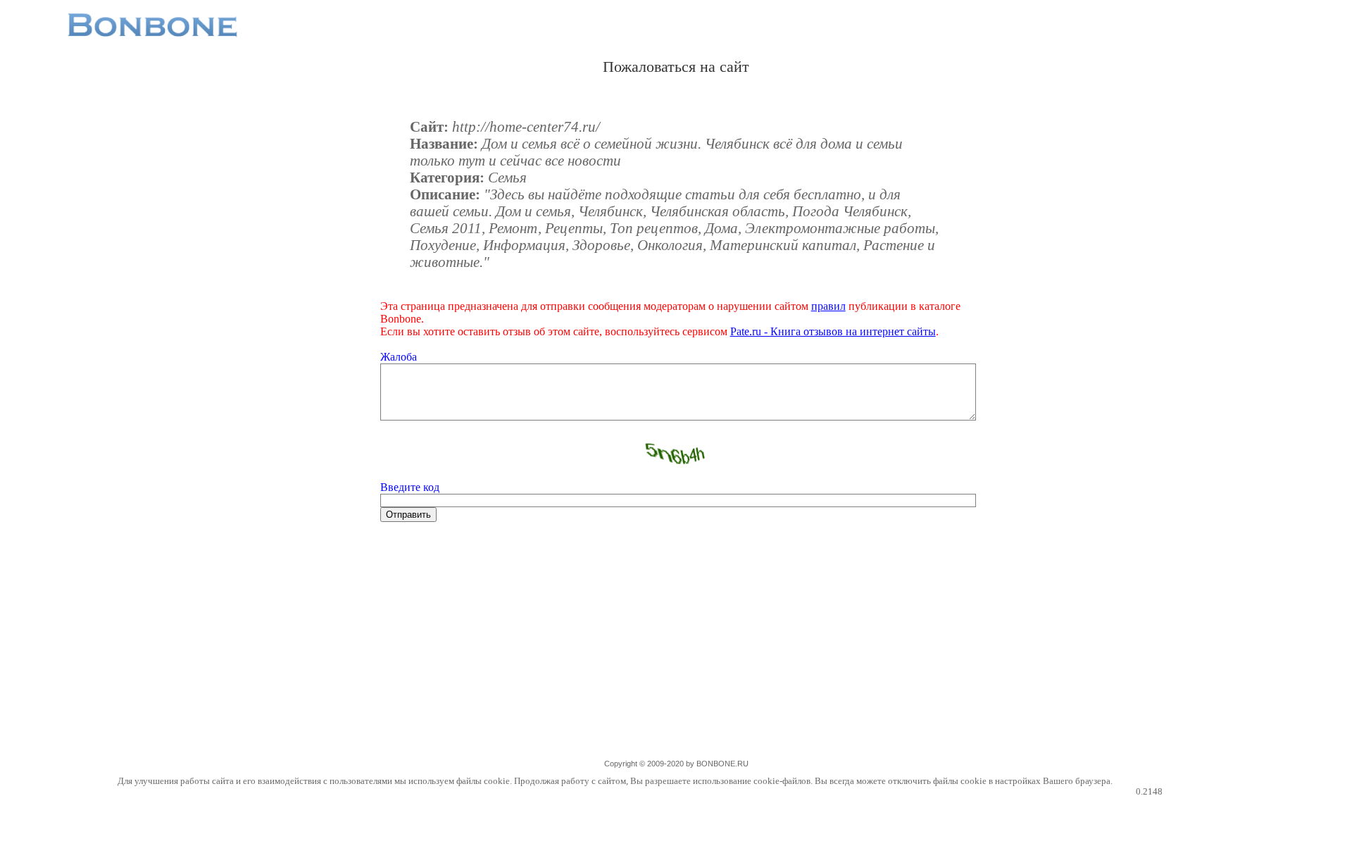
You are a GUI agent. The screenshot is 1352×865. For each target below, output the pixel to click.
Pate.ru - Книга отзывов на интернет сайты (833, 331)
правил (828, 306)
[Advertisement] (676, 648)
